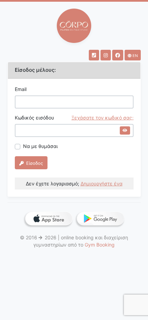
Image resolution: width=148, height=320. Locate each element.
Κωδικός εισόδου (74, 118)
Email (21, 89)
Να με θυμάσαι (40, 146)
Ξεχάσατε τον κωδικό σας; (103, 118)
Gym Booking (100, 245)
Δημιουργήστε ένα (102, 183)
